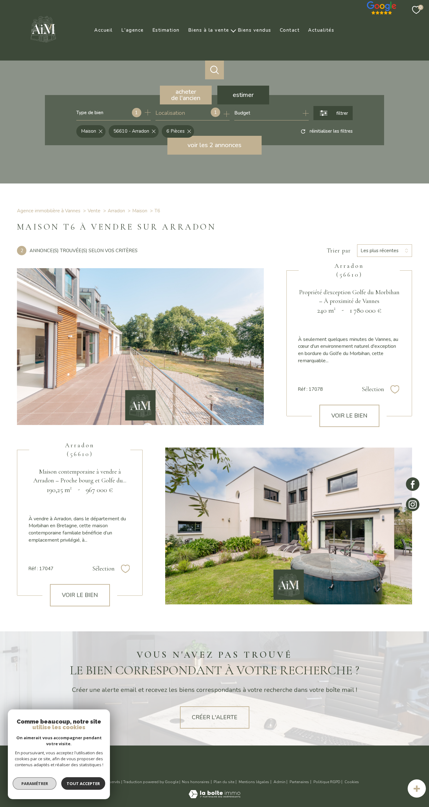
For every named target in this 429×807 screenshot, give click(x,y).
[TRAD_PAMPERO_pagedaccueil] (43, 44)
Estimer (243, 95)
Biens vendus (254, 30)
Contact (290, 30)
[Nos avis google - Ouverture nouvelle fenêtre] (382, 6)
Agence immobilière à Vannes (48, 211)
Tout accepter (83, 783)
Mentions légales (254, 781)
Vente (94, 211)
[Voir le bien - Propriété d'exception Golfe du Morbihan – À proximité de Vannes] (140, 346)
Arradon (116, 211)
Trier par (339, 250)
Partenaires (299, 781)
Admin (279, 781)
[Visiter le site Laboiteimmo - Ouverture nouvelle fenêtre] (214, 796)
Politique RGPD (326, 781)
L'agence (132, 30)
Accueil (103, 30)
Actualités (321, 30)
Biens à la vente (208, 30)
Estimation (166, 30)
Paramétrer (34, 783)
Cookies (352, 782)
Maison (139, 211)
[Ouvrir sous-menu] (233, 30)
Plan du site (224, 781)
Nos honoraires (195, 781)
